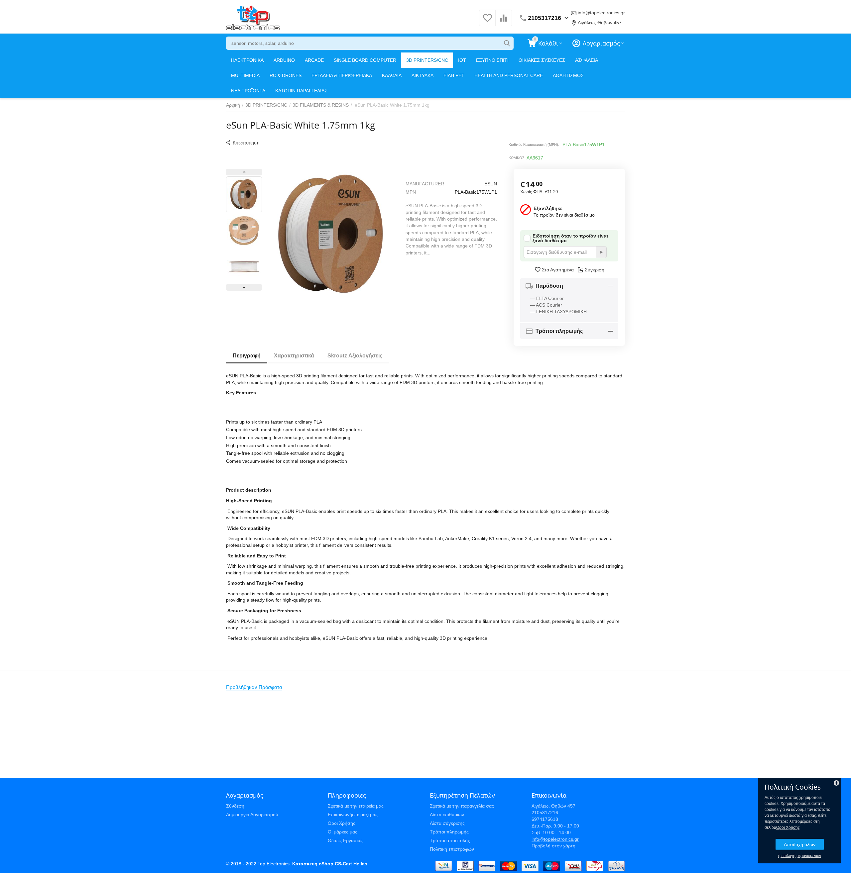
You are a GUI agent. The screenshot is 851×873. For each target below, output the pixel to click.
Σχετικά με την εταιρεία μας (356, 806)
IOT (462, 60)
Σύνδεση (235, 806)
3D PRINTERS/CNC (427, 60)
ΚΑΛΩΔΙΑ (392, 75)
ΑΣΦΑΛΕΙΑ (586, 60)
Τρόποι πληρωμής (449, 831)
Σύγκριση (594, 269)
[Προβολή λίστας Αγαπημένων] (487, 21)
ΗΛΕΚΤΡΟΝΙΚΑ (247, 60)
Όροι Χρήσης (341, 823)
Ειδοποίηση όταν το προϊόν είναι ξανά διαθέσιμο (570, 238)
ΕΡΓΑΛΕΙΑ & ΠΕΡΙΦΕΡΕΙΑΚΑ (341, 75)
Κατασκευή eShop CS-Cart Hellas (329, 863)
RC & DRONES (286, 75)
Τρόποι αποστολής (450, 840)
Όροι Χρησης (788, 827)
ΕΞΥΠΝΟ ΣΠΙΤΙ (492, 60)
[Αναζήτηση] (507, 43)
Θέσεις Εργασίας (345, 840)
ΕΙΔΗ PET (453, 75)
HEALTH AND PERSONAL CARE (508, 75)
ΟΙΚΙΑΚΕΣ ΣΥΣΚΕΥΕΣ (542, 60)
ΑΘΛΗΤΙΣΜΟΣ (568, 75)
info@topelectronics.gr (601, 12)
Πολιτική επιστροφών (452, 849)
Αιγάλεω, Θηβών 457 (600, 22)
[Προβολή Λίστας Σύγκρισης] (503, 21)
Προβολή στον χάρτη (553, 845)
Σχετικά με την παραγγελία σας (462, 806)
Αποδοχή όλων (799, 844)
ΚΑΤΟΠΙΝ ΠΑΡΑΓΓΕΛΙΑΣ (301, 90)
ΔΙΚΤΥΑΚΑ (422, 75)
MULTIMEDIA (245, 75)
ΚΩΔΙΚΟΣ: (517, 158)
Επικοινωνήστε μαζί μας (353, 814)
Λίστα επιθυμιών (447, 814)
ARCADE (314, 60)
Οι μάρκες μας (342, 831)
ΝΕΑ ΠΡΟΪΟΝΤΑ (248, 90)
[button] (242, 142)
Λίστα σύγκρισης (447, 823)
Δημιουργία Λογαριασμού (252, 814)
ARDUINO (284, 60)
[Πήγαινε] (601, 252)
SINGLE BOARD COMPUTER (365, 60)
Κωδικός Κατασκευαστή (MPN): (534, 144)
